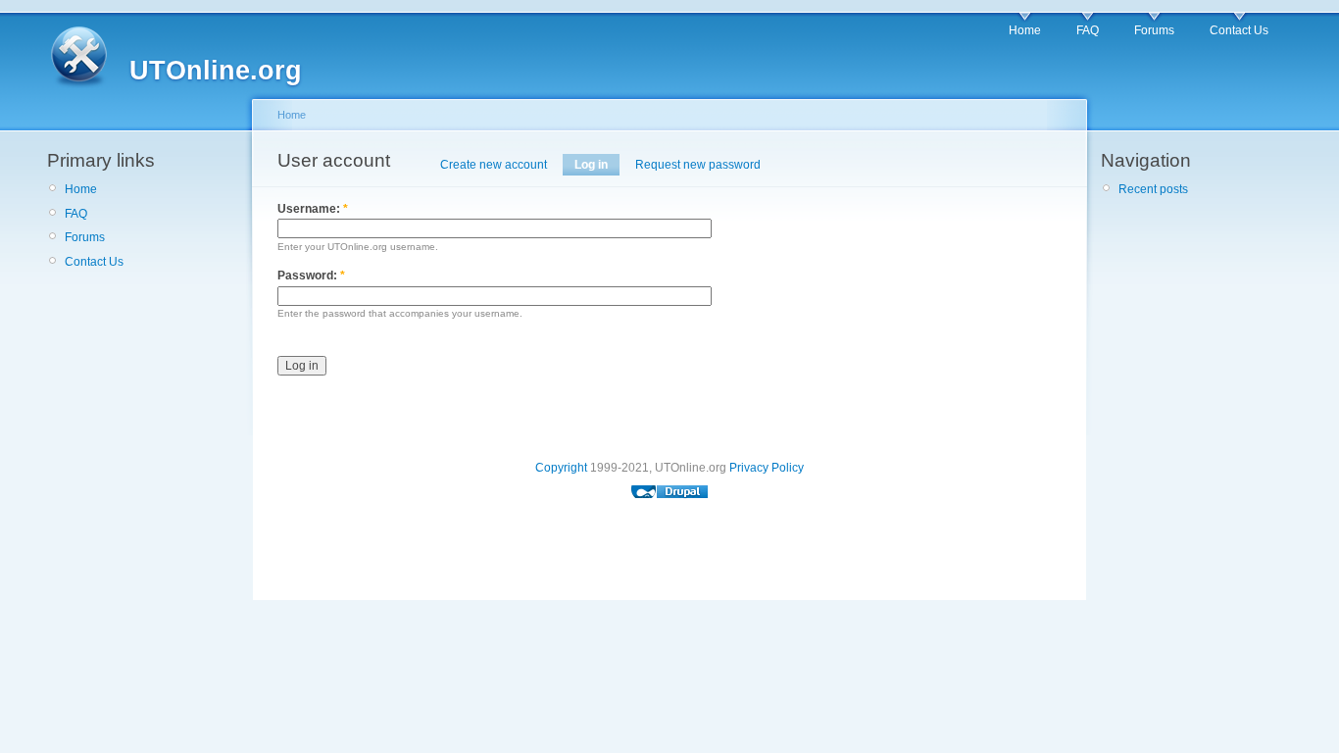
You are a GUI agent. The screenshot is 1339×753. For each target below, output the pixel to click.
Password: (311, 275)
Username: (312, 209)
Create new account (493, 165)
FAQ (1087, 30)
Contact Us (1239, 30)
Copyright (561, 468)
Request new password (698, 165)
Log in (591, 165)
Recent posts (1153, 189)
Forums (1154, 30)
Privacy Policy (766, 468)
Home (1025, 30)
